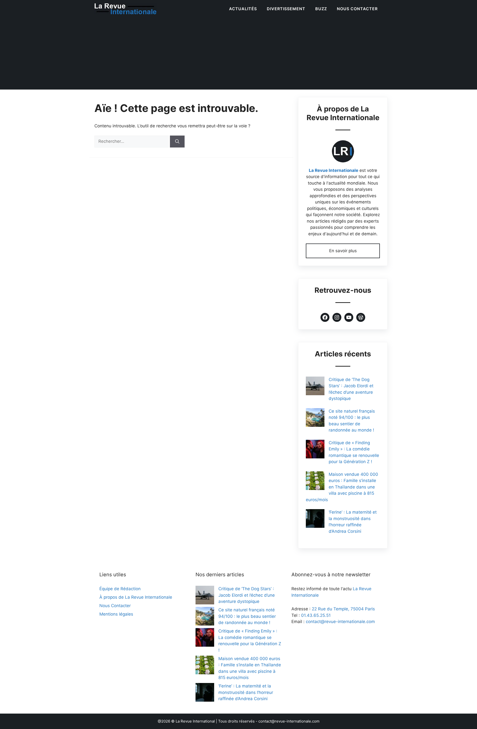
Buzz (321, 8)
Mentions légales (116, 614)
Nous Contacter (357, 8)
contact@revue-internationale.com (340, 621)
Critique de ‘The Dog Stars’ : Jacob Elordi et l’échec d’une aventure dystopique (246, 595)
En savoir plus (343, 250)
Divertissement (286, 8)
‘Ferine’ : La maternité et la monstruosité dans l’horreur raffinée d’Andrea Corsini (245, 692)
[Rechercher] (177, 141)
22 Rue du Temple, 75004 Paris (343, 608)
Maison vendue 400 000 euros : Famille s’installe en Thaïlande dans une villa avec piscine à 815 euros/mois (342, 487)
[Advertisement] (238, 55)
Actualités (243, 8)
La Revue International (195, 721)
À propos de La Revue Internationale (135, 597)
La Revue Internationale (333, 170)
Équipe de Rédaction (120, 588)
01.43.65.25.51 (316, 615)
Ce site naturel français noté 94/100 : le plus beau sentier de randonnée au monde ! (247, 616)
